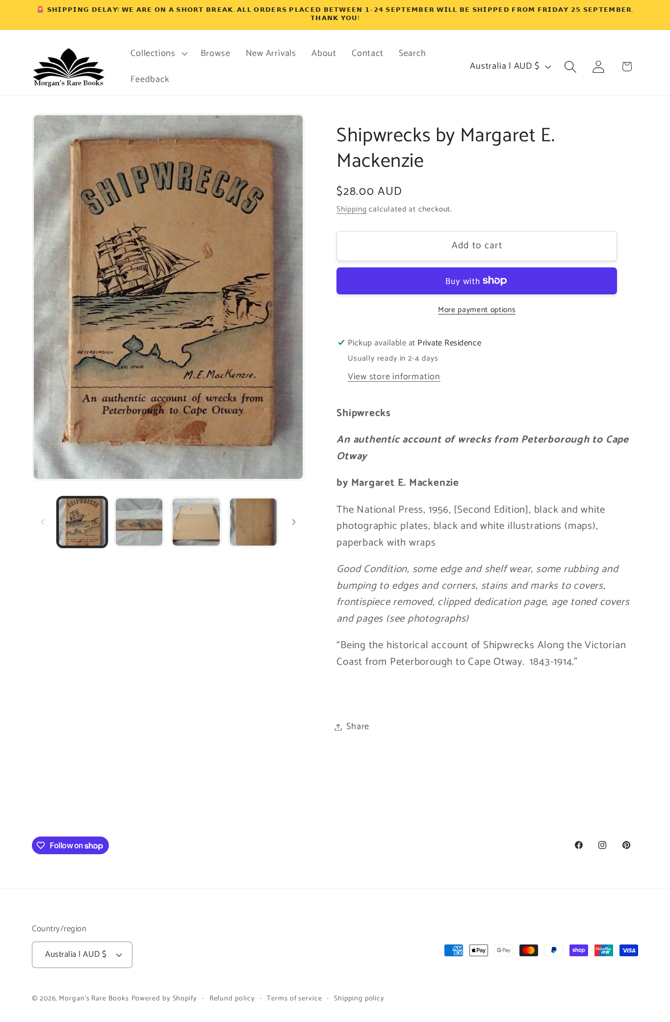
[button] (158, 53)
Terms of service (294, 998)
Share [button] (357, 726)
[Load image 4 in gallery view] (253, 522)
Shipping (351, 209)
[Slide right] (294, 522)
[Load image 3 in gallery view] (196, 522)
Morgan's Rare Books (94, 998)
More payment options (476, 309)
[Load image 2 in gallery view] (139, 522)
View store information (394, 376)
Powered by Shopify (164, 998)
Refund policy (232, 998)
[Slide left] (42, 522)
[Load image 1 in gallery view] (82, 522)
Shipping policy (359, 998)
